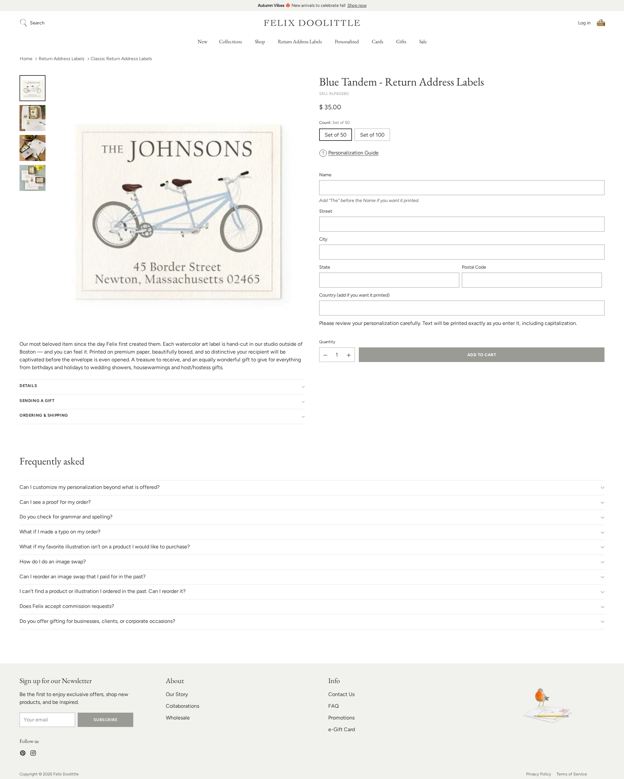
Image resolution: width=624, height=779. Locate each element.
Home (26, 58)
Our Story (177, 694)
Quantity (327, 341)
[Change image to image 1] (33, 88)
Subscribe (105, 719)
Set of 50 (335, 135)
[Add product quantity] (349, 355)
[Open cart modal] (601, 23)
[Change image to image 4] (33, 178)
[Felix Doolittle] (312, 23)
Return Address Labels (61, 58)
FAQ (333, 706)
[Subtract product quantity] (325, 355)
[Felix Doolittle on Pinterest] (23, 754)
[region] (312, 5)
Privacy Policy (538, 774)
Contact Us (341, 694)
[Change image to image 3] (33, 148)
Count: (334, 122)
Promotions (341, 718)
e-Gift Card (341, 729)
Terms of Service (571, 774)
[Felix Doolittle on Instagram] (33, 754)
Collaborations (182, 706)
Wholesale (178, 718)
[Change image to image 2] (33, 118)
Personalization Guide (353, 153)
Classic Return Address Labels (121, 58)
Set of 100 (372, 135)
